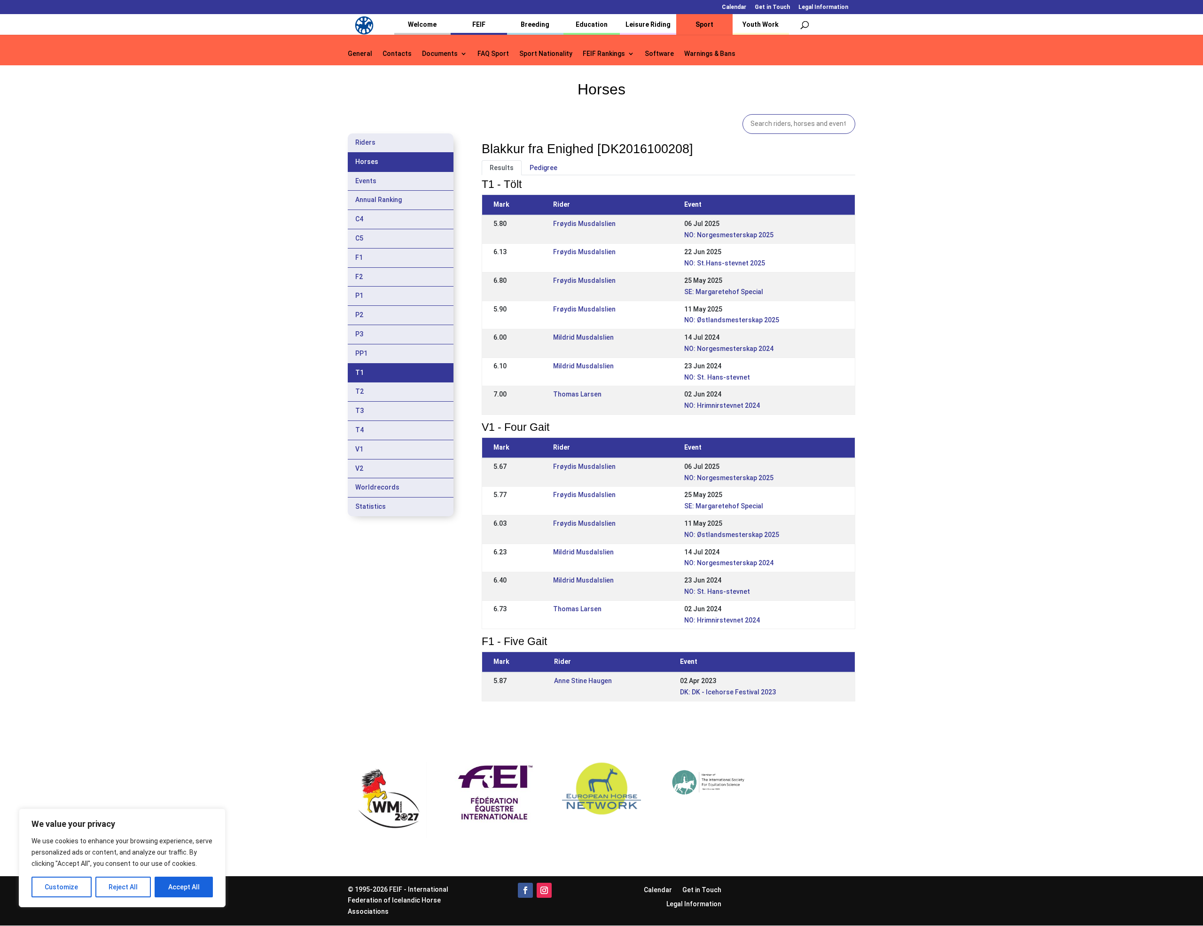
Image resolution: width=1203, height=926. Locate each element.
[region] (122, 858)
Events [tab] (365, 181)
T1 (359, 372)
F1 (359, 257)
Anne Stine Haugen (583, 681)
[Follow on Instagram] (544, 890)
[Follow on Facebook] (525, 890)
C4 (359, 219)
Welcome (422, 24)
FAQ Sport (493, 53)
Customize (61, 887)
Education (592, 24)
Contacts (397, 53)
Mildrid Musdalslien (583, 337)
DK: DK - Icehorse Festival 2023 (728, 692)
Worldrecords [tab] (377, 487)
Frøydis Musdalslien (584, 223)
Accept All (184, 887)
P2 (359, 315)
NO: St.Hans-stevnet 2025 (724, 263)
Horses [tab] (366, 161)
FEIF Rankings (604, 53)
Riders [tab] (365, 142)
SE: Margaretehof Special (723, 292)
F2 (359, 276)
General (360, 53)
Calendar (734, 7)
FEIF (478, 24)
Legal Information (823, 7)
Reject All (123, 887)
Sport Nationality (545, 53)
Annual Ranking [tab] (378, 199)
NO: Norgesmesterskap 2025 (728, 235)
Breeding (535, 24)
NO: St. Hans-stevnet (717, 377)
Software (659, 53)
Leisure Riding (648, 24)
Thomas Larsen (577, 394)
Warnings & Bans (709, 53)
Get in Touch (772, 7)
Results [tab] (502, 167)
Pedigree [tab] (543, 167)
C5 (359, 238)
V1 (359, 449)
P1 (359, 295)
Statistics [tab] (370, 506)
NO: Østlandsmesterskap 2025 (731, 320)
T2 (359, 391)
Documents (440, 53)
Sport (704, 24)
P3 (359, 334)
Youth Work (760, 24)
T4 (359, 430)
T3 (359, 410)
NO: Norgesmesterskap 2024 (728, 348)
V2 (359, 468)
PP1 (361, 353)
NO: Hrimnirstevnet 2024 (722, 405)
